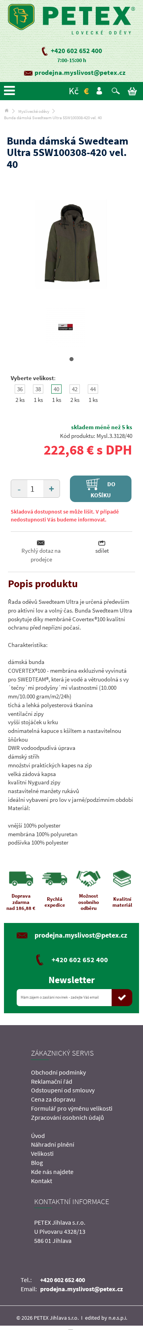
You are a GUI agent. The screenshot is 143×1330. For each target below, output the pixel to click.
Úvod (38, 1136)
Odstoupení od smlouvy (63, 1090)
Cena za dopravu (53, 1099)
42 (74, 389)
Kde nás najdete (52, 1172)
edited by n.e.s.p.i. (106, 1317)
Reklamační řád (51, 1081)
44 (93, 389)
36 (20, 389)
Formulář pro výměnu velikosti (71, 1108)
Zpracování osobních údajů (67, 1117)
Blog (37, 1162)
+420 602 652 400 (76, 50)
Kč (74, 91)
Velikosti (42, 1153)
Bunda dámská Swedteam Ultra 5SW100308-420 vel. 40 (53, 117)
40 (56, 389)
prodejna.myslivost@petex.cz (80, 72)
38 (38, 389)
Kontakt (41, 1181)
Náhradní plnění (52, 1144)
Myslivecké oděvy (33, 111)
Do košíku (103, 489)
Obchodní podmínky (58, 1072)
